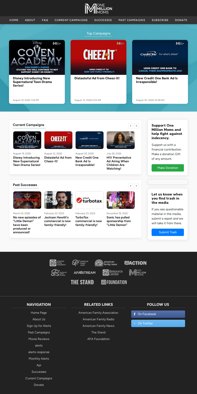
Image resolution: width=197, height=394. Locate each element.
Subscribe (160, 20)
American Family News (98, 326)
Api (39, 365)
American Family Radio (98, 319)
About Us (39, 319)
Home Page (39, 313)
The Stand (98, 332)
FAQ (45, 20)
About (30, 20)
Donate (181, 20)
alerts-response (38, 352)
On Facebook (147, 314)
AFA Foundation (98, 339)
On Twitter (145, 323)
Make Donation (167, 168)
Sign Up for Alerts (39, 326)
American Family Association (98, 313)
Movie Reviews (38, 339)
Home (13, 20)
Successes (103, 20)
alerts (39, 345)
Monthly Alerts (39, 358)
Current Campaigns (71, 20)
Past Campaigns (132, 20)
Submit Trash (168, 232)
